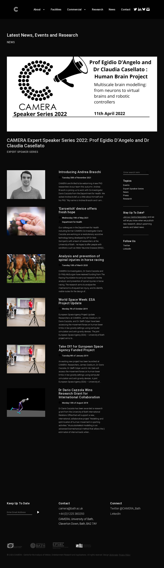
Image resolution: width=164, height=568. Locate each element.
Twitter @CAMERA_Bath (125, 508)
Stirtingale (113, 555)
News (11, 42)
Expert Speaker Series (133, 188)
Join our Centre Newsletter (135, 217)
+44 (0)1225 (71, 513)
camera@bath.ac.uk (71, 508)
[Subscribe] (38, 512)
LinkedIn (127, 249)
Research (127, 199)
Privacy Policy (124, 555)
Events (126, 185)
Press (126, 195)
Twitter (126, 245)
